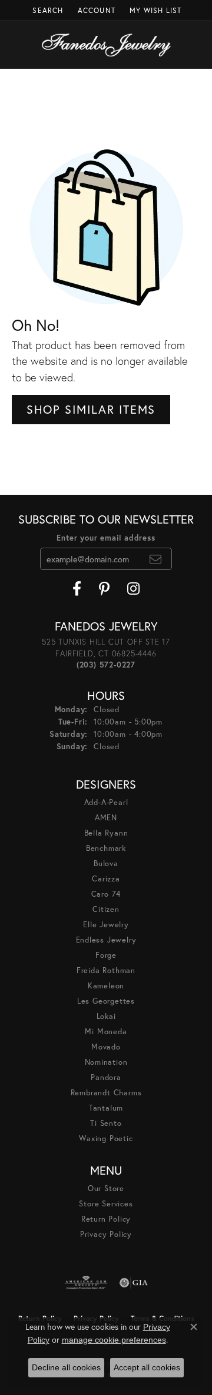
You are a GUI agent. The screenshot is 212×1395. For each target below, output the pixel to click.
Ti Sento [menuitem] (105, 1123)
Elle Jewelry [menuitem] (106, 925)
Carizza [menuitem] (106, 879)
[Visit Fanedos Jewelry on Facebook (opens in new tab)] (77, 589)
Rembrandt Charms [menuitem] (106, 1093)
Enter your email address (106, 538)
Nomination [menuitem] (106, 1062)
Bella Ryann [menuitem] (106, 833)
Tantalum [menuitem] (106, 1108)
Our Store (106, 1188)
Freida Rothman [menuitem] (106, 970)
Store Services (105, 1204)
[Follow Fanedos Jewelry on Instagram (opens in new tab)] (133, 589)
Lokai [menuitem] (106, 1016)
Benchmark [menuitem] (106, 848)
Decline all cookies (66, 1367)
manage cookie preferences (114, 1339)
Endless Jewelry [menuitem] (106, 940)
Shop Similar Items (90, 409)
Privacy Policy (106, 1234)
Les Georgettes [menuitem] (106, 1001)
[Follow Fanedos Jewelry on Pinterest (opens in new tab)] (104, 589)
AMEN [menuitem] (106, 818)
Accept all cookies (147, 1367)
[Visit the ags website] (86, 1283)
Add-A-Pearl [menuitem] (106, 802)
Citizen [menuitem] (106, 909)
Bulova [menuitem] (106, 863)
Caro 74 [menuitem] (106, 894)
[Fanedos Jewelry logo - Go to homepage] (106, 45)
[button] (46, 10)
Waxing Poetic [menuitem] (105, 1139)
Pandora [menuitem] (106, 1077)
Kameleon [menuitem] (106, 986)
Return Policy (106, 1219)
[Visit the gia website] (134, 1283)
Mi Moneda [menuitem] (106, 1032)
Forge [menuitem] (106, 955)
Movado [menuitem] (106, 1047)
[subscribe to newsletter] (155, 558)
